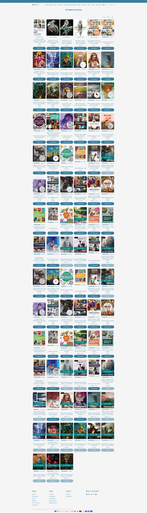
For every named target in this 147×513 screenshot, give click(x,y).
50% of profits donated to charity (71, 1)
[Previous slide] (1, 1)
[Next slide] (145, 1)
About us (61, 1)
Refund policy (35, 496)
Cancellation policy (70, 509)
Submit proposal (53, 500)
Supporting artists (84, 1)
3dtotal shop (37, 509)
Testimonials (35, 505)
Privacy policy (53, 509)
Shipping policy (64, 509)
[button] (108, 17)
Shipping (34, 500)
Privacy (33, 494)
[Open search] (108, 5)
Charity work (69, 496)
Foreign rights (52, 496)
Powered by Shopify (42, 509)
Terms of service (36, 502)
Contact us (51, 494)
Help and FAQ (52, 498)
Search (33, 498)
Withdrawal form (53, 502)
